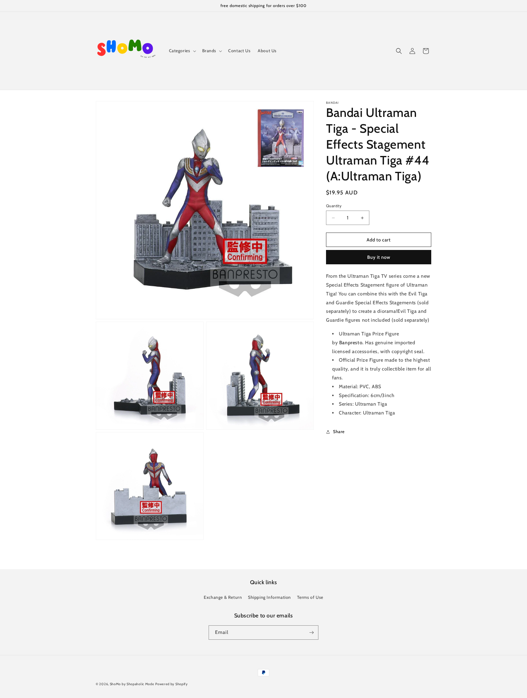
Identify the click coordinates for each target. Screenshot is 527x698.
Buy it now (378, 257)
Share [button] (339, 432)
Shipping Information (269, 597)
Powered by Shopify (171, 684)
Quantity (334, 205)
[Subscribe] (311, 632)
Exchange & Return (223, 597)
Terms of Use (310, 597)
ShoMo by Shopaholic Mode (132, 684)
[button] (182, 50)
